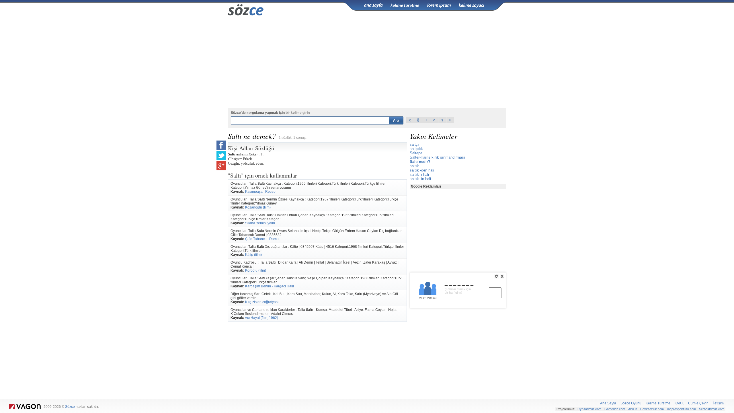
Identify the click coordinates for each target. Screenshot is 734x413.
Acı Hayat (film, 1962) (261, 318)
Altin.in (632, 409)
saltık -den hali (422, 170)
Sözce (70, 407)
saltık (414, 166)
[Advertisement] (367, 63)
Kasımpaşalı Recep (260, 192)
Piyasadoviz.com (589, 409)
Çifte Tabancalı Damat (262, 239)
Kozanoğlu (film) (258, 207)
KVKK (679, 403)
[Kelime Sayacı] (471, 5)
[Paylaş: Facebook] (221, 145)
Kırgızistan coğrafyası (261, 302)
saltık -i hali (419, 174)
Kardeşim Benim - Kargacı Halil (269, 286)
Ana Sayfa (608, 403)
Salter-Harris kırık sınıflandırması (437, 157)
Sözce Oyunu (630, 403)
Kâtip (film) (253, 255)
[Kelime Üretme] (404, 5)
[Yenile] (496, 276)
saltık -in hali (420, 179)
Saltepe (416, 153)
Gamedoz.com (614, 409)
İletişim (718, 403)
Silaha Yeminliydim (260, 223)
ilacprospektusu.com (681, 409)
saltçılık (416, 149)
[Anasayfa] (373, 5)
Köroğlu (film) (255, 270)
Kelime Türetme (658, 403)
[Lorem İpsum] (439, 5)
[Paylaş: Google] (221, 165)
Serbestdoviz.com (711, 409)
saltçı (414, 144)
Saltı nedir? (420, 161)
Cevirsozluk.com (652, 409)
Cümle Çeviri (698, 403)
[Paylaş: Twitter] (221, 155)
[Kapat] (502, 276)
